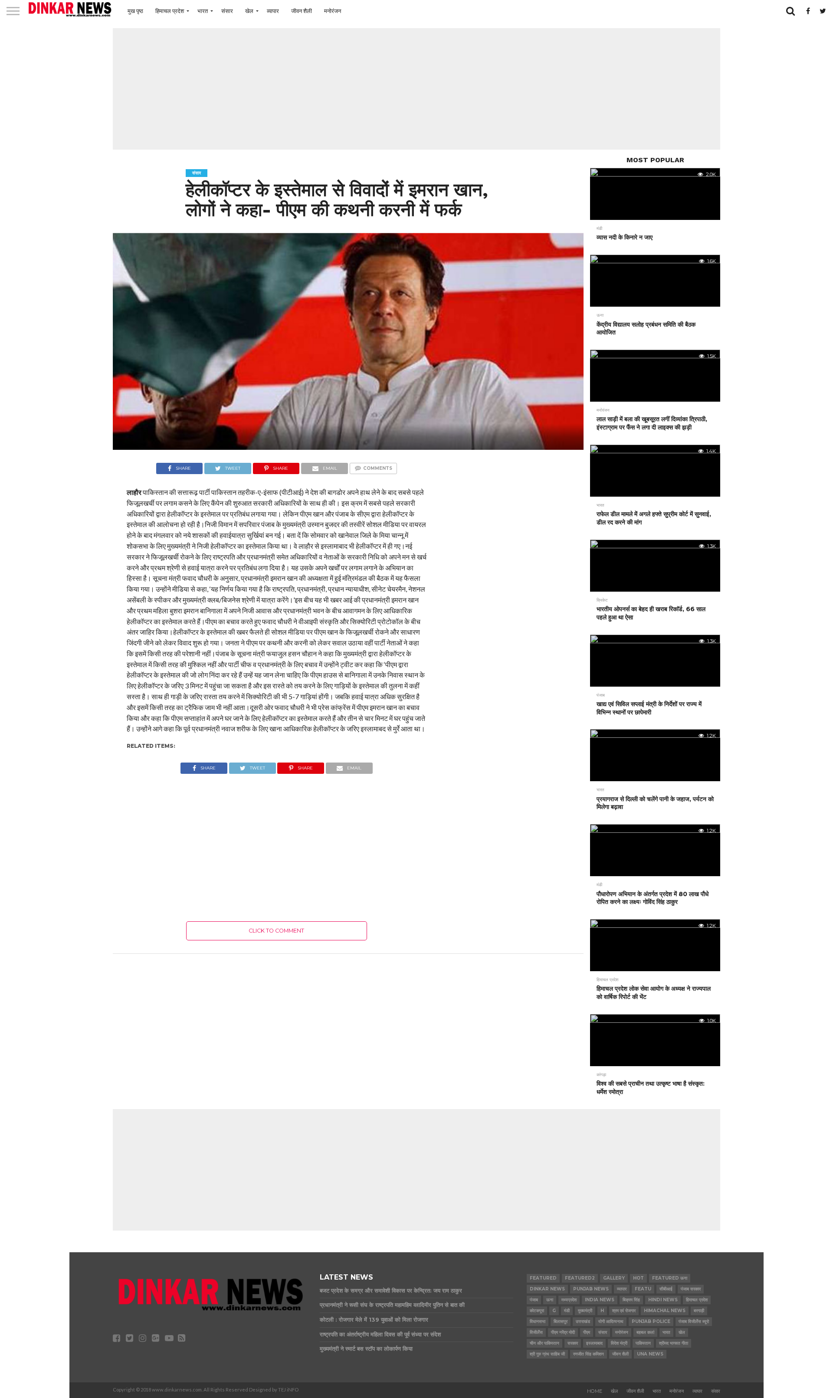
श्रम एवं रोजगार (624, 1310)
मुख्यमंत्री (585, 1310)
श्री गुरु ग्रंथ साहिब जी (547, 1354)
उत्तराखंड (583, 1321)
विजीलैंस (536, 1332)
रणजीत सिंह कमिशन (588, 1354)
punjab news (591, 1289)
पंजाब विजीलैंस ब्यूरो (694, 1321)
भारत (202, 10)
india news (599, 1300)
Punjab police (651, 1321)
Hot (638, 1278)
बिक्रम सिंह (631, 1300)
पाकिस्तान (643, 1343)
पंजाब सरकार (691, 1289)
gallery (614, 1278)
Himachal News (664, 1310)
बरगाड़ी (699, 1310)
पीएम (586, 1332)
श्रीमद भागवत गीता (673, 1343)
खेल (249, 10)
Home (594, 1391)
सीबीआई (665, 1289)
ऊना (549, 1300)
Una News (650, 1354)
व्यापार (273, 10)
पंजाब (534, 1300)
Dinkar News (547, 1289)
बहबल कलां (645, 1332)
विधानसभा (537, 1321)
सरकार (572, 1343)
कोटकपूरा (537, 1310)
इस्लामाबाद (594, 1343)
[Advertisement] (416, 89)
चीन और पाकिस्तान (544, 1343)
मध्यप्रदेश (569, 1300)
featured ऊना (669, 1278)
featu (643, 1289)
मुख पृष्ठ (135, 10)
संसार (227, 10)
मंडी (567, 1310)
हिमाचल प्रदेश (169, 10)
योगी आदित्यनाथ (610, 1321)
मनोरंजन (332, 10)
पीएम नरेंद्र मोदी (563, 1332)
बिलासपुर (560, 1321)
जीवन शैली (301, 10)
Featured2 (580, 1278)
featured (543, 1278)
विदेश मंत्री (619, 1343)
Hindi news (663, 1300)
